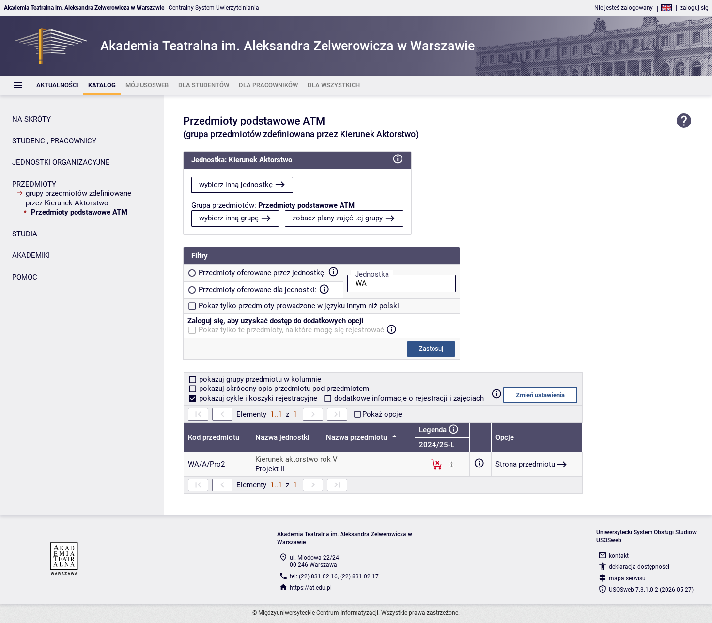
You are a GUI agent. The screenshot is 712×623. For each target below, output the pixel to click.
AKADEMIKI (31, 255)
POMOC (24, 277)
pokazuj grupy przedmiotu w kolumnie (259, 379)
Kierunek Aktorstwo (260, 160)
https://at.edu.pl (311, 587)
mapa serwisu (627, 578)
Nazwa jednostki (282, 437)
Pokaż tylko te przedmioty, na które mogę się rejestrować (291, 330)
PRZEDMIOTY (34, 184)
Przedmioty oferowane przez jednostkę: (262, 272)
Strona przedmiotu (525, 464)
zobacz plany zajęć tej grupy (338, 218)
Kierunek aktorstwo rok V (296, 459)
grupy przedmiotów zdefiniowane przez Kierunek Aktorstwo (78, 198)
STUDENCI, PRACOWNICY (54, 141)
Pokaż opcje (382, 414)
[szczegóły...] (451, 464)
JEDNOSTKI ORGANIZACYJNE (61, 162)
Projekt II (269, 469)
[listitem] (57, 85)
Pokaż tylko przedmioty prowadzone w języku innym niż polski (299, 305)
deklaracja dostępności (639, 566)
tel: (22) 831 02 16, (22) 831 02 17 (334, 576)
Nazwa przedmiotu (357, 437)
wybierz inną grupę (229, 218)
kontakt (619, 555)
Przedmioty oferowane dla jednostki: (258, 289)
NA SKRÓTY (31, 119)
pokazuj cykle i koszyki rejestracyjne (258, 398)
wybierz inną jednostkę (236, 184)
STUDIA (24, 234)
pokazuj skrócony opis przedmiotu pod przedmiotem (283, 388)
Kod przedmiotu (213, 437)
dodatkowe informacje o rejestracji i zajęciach (408, 398)
